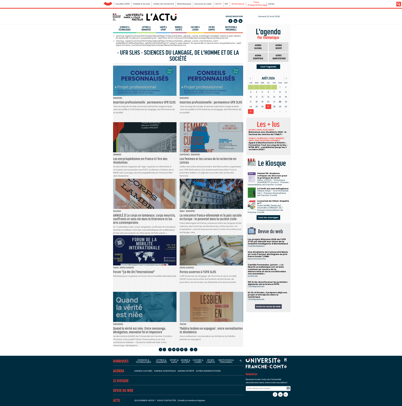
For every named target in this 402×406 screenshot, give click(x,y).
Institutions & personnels (226, 361)
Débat (182, 211)
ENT (226, 3)
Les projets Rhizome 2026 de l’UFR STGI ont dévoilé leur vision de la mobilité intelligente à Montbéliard (268, 241)
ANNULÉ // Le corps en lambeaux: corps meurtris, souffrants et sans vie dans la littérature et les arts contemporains (144, 219)
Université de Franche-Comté (108, 3)
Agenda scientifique (258, 57)
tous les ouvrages (268, 217)
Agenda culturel (258, 47)
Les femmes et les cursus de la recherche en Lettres (208, 161)
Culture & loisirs (195, 28)
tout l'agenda (268, 66)
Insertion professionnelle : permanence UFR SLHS (144, 102)
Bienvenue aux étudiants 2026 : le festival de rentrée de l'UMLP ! (267, 133)
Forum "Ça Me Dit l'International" (134, 272)
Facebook (230, 21)
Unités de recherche (163, 3)
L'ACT (218, 3)
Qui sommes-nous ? (145, 400)
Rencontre (117, 98)
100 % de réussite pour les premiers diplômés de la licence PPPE (268, 283)
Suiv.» (286, 78)
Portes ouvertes (127, 267)
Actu (116, 400)
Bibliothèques (184, 3)
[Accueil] (144, 17)
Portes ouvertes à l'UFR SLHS (198, 272)
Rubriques (121, 361)
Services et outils (203, 3)
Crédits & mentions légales (191, 400)
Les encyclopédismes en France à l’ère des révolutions (140, 161)
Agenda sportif (278, 47)
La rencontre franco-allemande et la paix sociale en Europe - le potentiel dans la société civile (211, 217)
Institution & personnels (231, 28)
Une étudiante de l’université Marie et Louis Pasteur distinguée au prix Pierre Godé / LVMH (268, 254)
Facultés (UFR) (122, 3)
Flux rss (240, 21)
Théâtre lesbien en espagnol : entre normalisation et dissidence (211, 330)
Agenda (118, 371)
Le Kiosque (121, 381)
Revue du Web (123, 390)
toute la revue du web (268, 306)
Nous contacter (166, 400)
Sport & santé (174, 361)
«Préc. (250, 78)
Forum (116, 267)
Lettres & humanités (146, 28)
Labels (271, 3)
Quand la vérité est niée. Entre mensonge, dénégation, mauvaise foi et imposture (139, 330)
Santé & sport (163, 28)
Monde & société (178, 28)
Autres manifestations (279, 57)
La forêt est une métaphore (272, 188)
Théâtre (183, 324)
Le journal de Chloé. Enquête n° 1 (273, 202)
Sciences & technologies (125, 28)
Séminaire (117, 154)
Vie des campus (211, 28)
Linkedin (235, 21)
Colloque (117, 211)
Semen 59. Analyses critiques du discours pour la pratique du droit (272, 175)
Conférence (185, 154)
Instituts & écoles (141, 3)
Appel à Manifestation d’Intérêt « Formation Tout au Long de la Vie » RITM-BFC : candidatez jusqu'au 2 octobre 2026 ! (268, 146)
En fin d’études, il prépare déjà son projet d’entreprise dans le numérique (267, 295)
